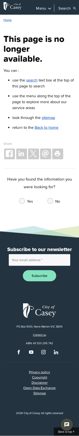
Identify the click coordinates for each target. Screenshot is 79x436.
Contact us (39, 335)
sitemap (48, 117)
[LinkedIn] (56, 353)
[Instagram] (43, 353)
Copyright (39, 377)
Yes (30, 201)
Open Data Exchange (39, 387)
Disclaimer (40, 382)
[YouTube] (31, 353)
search (32, 80)
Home (8, 20)
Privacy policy (39, 372)
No (57, 201)
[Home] (13, 6)
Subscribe (39, 275)
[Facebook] (18, 353)
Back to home (46, 127)
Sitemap (39, 393)
